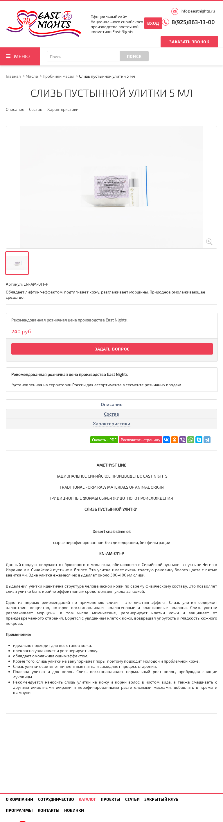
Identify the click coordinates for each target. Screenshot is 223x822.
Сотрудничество (56, 799)
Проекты (110, 799)
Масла (32, 76)
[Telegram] (207, 439)
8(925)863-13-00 (193, 22)
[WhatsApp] (190, 439)
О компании (19, 799)
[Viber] (182, 439)
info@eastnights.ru (198, 10)
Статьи (132, 799)
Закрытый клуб (161, 799)
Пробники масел (58, 76)
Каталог (87, 799)
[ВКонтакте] (166, 439)
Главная (13, 76)
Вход (153, 23)
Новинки (74, 810)
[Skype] (198, 439)
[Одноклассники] (174, 439)
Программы (19, 810)
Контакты (49, 810)
